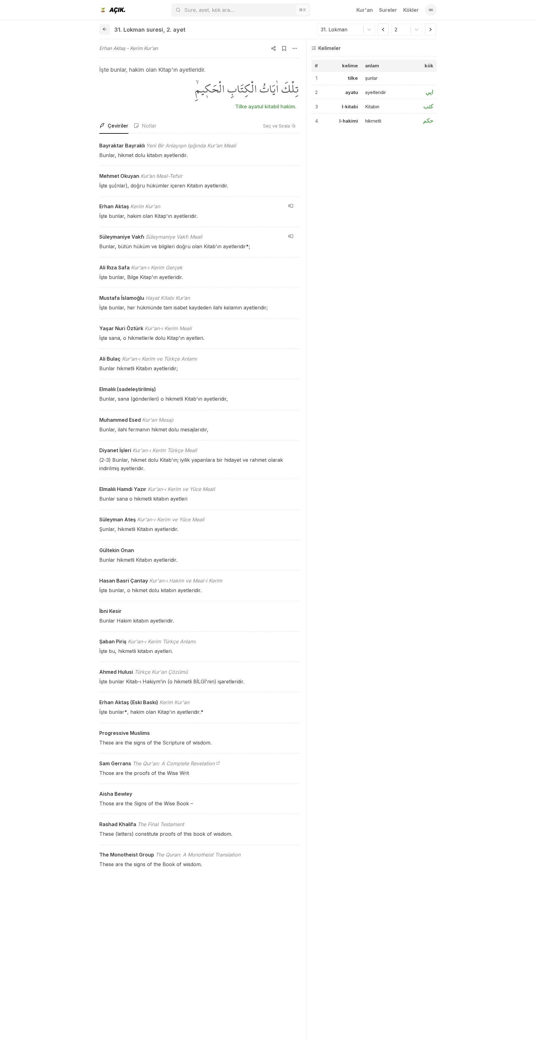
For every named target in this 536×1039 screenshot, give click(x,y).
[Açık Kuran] (112, 10)
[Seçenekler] (294, 48)
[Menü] (431, 10)
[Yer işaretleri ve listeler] (284, 48)
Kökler (411, 9)
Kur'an (364, 9)
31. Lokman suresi (138, 29)
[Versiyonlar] (291, 206)
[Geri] (104, 29)
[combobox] (321, 29)
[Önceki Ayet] (383, 29)
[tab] (113, 126)
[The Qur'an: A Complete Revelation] (218, 763)
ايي (429, 92)
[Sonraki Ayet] (430, 29)
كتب (428, 106)
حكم (428, 120)
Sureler (388, 9)
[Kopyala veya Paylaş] (273, 48)
